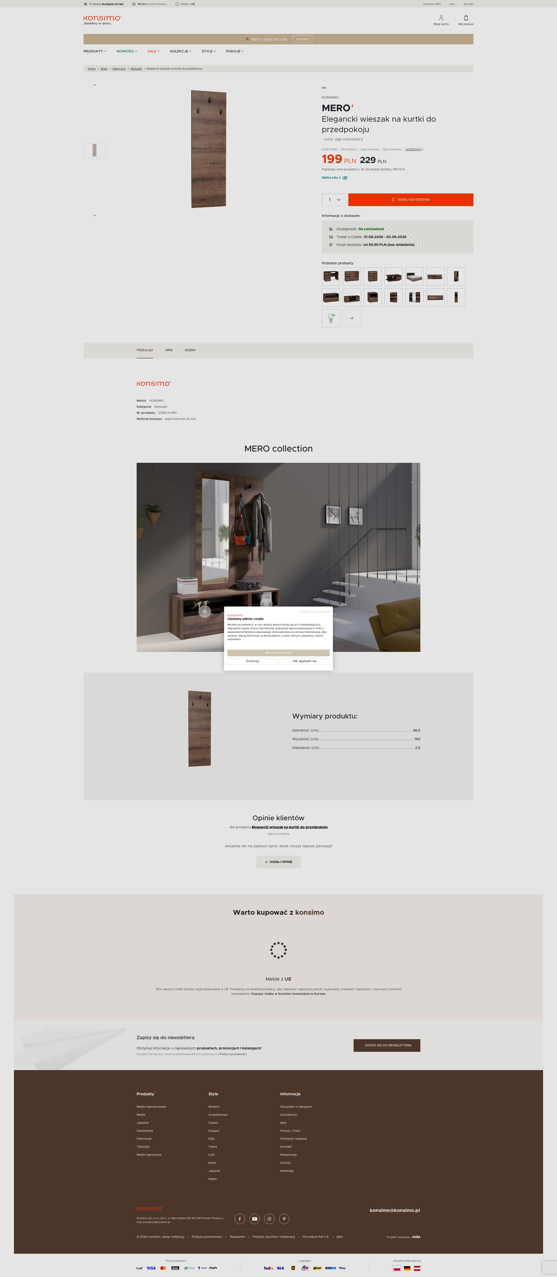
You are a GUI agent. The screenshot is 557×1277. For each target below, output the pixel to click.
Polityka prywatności (315, 611)
